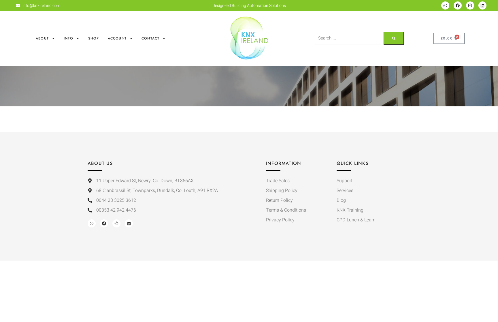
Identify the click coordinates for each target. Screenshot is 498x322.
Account (117, 38)
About (42, 38)
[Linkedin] (482, 5)
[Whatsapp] (445, 5)
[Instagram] (470, 5)
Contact (150, 38)
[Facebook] (458, 5)
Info (68, 38)
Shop (93, 38)
